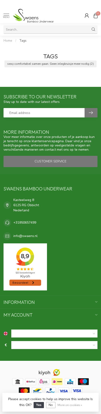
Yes (38, 405)
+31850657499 (24, 222)
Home (8, 41)
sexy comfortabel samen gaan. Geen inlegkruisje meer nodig (50, 64)
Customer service (50, 161)
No (51, 405)
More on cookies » (70, 405)
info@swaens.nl (25, 236)
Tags (23, 41)
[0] (95, 15)
